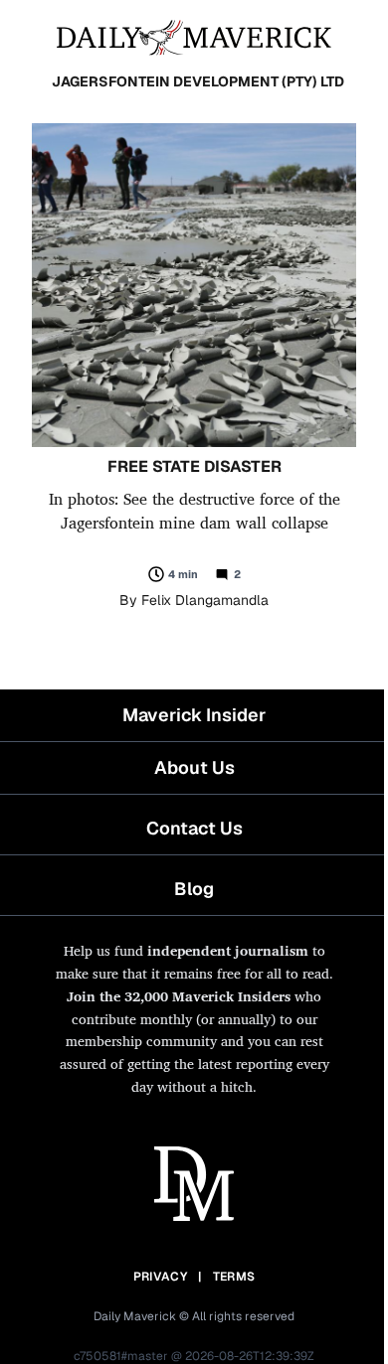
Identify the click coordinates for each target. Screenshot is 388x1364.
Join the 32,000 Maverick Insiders (179, 996)
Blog (194, 888)
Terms (234, 1277)
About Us (194, 767)
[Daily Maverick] (194, 36)
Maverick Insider (194, 714)
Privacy (160, 1277)
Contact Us (194, 828)
